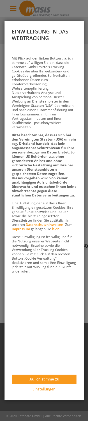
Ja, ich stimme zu (44, 379)
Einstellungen (44, 389)
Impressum (21, 229)
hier (55, 229)
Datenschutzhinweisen (44, 224)
